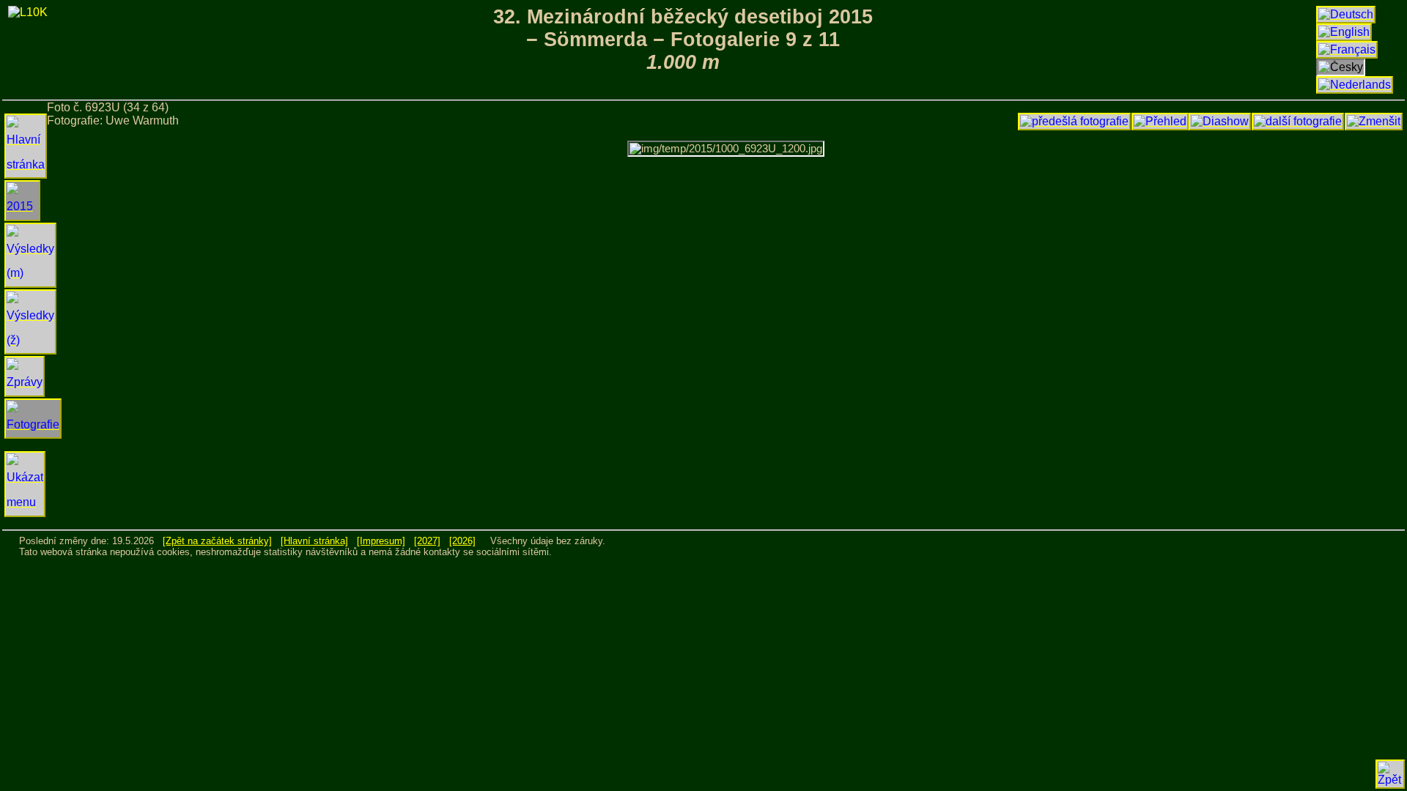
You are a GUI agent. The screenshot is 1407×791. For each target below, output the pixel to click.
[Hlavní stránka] (314, 540)
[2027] (427, 540)
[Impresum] (381, 540)
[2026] (462, 540)
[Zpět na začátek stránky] (217, 540)
